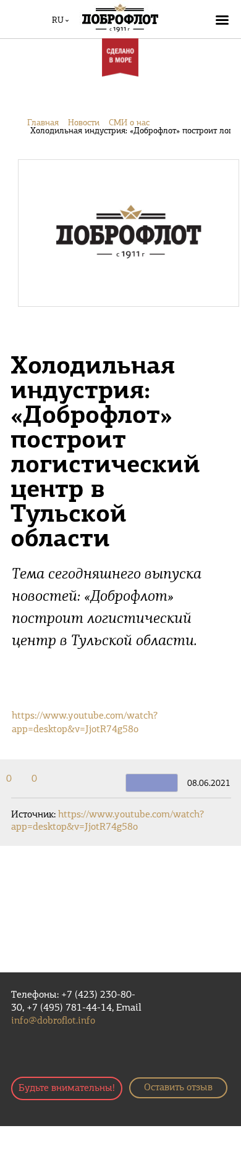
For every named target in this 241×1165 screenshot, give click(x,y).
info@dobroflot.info (53, 1021)
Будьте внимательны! (67, 1088)
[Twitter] (20, 779)
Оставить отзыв (178, 1088)
